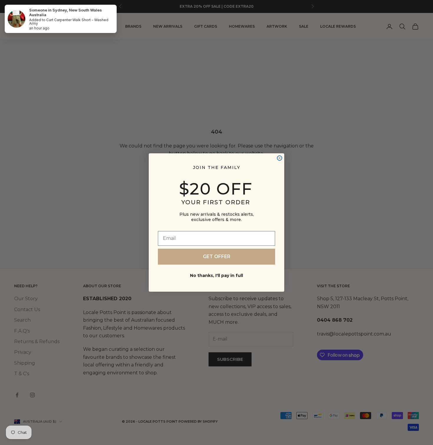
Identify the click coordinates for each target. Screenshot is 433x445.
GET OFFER (216, 256)
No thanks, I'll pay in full (216, 275)
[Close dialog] (279, 158)
